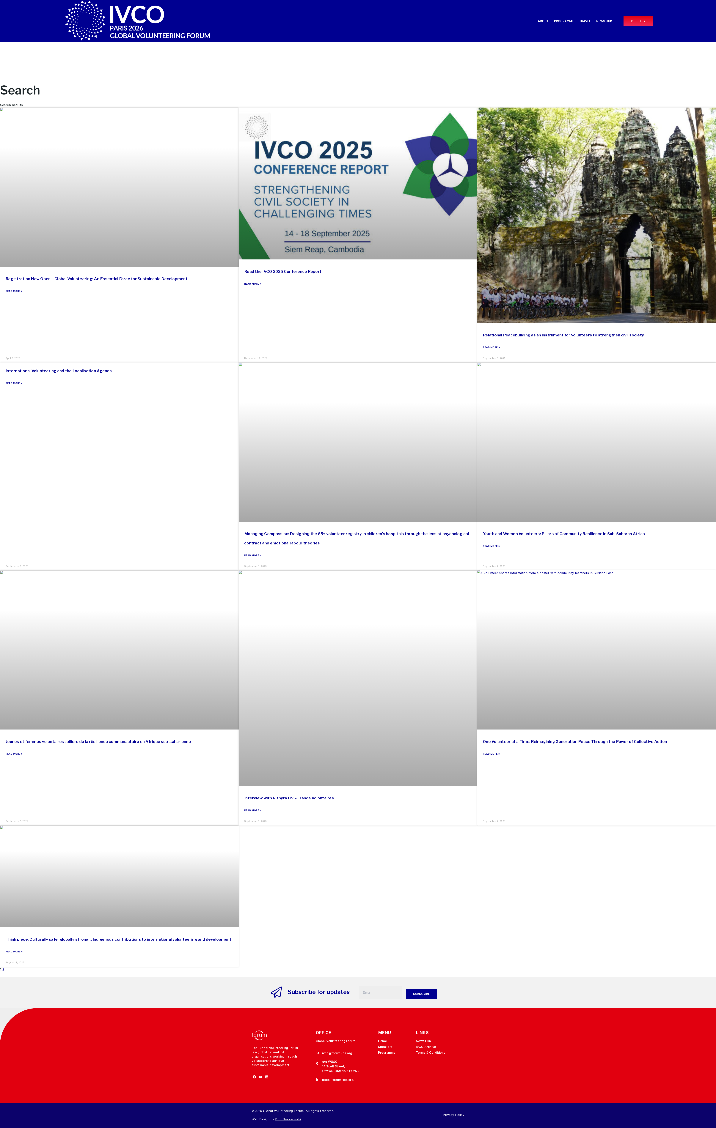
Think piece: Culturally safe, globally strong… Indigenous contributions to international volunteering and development (119, 939)
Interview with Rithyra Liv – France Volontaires (289, 798)
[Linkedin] (267, 1077)
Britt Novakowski (288, 1119)
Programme (564, 21)
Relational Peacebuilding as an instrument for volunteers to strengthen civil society (563, 335)
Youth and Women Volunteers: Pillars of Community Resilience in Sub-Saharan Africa (564, 533)
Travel (585, 21)
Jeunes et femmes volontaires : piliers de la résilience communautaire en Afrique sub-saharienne (99, 741)
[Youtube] (260, 1077)
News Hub (604, 21)
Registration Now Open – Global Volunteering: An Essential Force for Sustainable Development (97, 278)
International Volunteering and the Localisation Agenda (59, 370)
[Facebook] (254, 1077)
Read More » (14, 291)
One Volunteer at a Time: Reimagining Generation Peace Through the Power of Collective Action (575, 741)
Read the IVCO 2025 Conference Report (282, 271)
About (543, 21)
